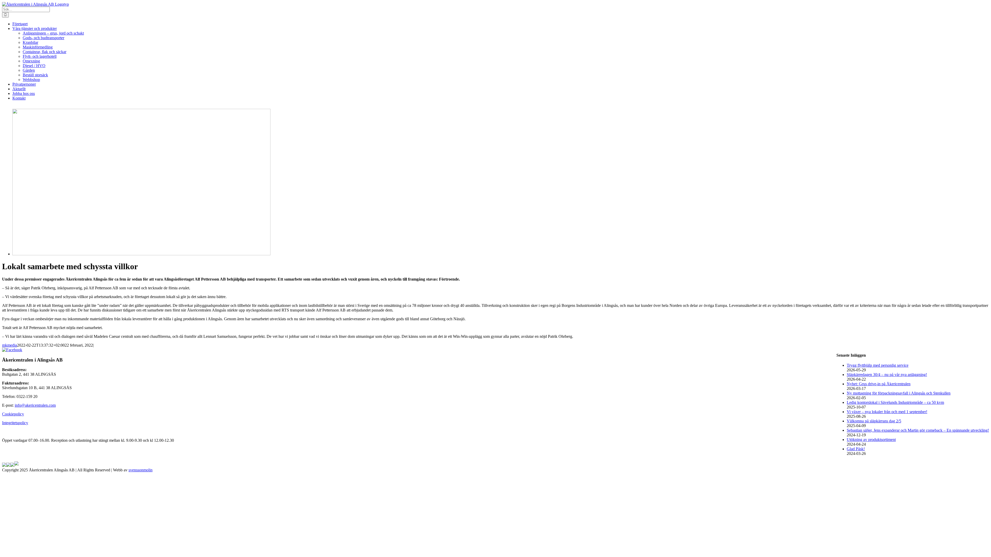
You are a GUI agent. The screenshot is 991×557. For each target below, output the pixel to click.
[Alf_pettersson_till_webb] (141, 254)
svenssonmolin (141, 470)
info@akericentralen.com (35, 405)
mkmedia (9, 345)
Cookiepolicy (13, 414)
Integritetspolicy (15, 423)
